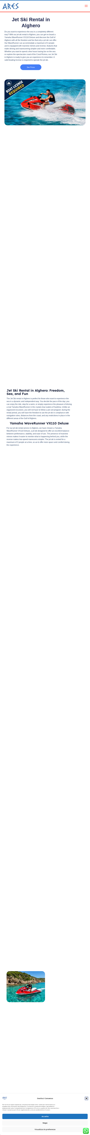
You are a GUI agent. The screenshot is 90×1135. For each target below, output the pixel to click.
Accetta (45, 1116)
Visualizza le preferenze (45, 1129)
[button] (86, 1098)
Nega (45, 1123)
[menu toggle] (86, 5)
